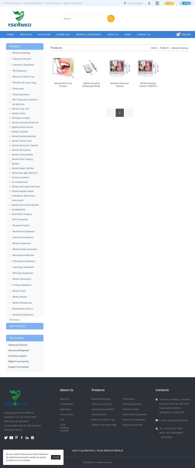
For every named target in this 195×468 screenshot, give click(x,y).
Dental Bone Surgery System (22, 161)
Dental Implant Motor (23, 191)
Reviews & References (88, 34)
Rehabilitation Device (22, 308)
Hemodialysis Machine (23, 255)
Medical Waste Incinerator (24, 249)
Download (63, 34)
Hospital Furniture (21, 225)
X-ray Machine (86, 450)
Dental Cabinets (20, 131)
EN (157, 3)
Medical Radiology (21, 53)
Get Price (63, 98)
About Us (113, 34)
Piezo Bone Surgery (22, 214)
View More (63, 92)
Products (26, 34)
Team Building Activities (64, 427)
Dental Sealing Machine (24, 136)
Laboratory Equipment (23, 64)
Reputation (65, 409)
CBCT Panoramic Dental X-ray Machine (25, 102)
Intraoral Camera (20, 177)
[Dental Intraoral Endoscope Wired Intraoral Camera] (91, 68)
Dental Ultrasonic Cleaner (25, 145)
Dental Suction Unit (22, 140)
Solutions (44, 34)
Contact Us (144, 34)
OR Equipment (19, 70)
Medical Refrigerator (22, 303)
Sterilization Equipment (23, 231)
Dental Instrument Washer (25, 204)
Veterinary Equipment (22, 237)
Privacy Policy (67, 414)
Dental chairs (18, 113)
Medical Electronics (21, 279)
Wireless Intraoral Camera (120, 84)
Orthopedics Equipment (23, 261)
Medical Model (19, 297)
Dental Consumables (22, 154)
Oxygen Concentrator (18, 367)
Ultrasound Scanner (13, 3)
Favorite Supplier (135, 3)
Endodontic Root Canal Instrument (23, 198)
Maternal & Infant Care (23, 76)
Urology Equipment (21, 285)
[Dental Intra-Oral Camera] (63, 68)
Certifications (66, 404)
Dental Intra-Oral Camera (63, 84)
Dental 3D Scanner (21, 149)
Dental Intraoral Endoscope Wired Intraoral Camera (91, 86)
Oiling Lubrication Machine (26, 186)
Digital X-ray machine (72, 3)
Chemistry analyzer (53, 3)
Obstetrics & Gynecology (24, 82)
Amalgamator (19, 209)
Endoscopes (18, 88)
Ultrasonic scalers (21, 117)
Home (10, 34)
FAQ (62, 419)
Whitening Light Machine (24, 172)
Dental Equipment (21, 94)
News (128, 34)
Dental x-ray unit (20, 108)
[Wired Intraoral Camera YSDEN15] (148, 68)
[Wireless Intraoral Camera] (119, 68)
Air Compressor (20, 182)
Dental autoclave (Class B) (25, 122)
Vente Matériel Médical (110, 450)
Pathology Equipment (22, 273)
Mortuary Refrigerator (33, 3)
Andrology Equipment (23, 267)
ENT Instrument (20, 219)
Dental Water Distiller (23, 168)
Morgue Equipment (21, 243)
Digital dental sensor (22, 127)
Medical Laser (19, 291)
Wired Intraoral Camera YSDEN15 (148, 84)
